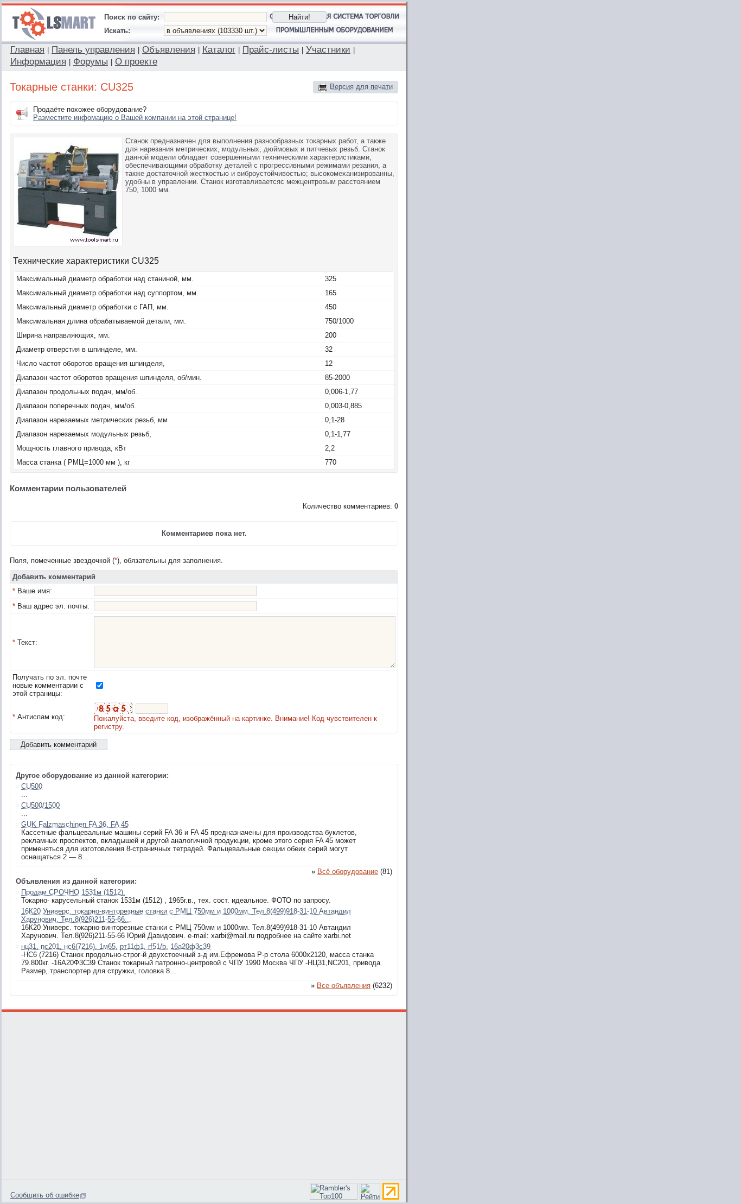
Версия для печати (361, 87)
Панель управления (93, 50)
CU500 (31, 786)
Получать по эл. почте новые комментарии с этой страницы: (49, 685)
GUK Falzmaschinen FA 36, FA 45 (75, 824)
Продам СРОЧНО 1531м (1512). (73, 892)
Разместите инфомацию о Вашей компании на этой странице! (135, 117)
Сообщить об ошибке (44, 1195)
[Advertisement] (204, 1094)
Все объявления (343, 985)
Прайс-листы (270, 50)
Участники (328, 50)
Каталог (218, 50)
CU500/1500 (40, 805)
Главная (27, 50)
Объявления (168, 50)
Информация (38, 61)
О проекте (136, 61)
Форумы (90, 61)
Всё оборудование (347, 871)
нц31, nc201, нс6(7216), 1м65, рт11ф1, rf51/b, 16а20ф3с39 (115, 946)
